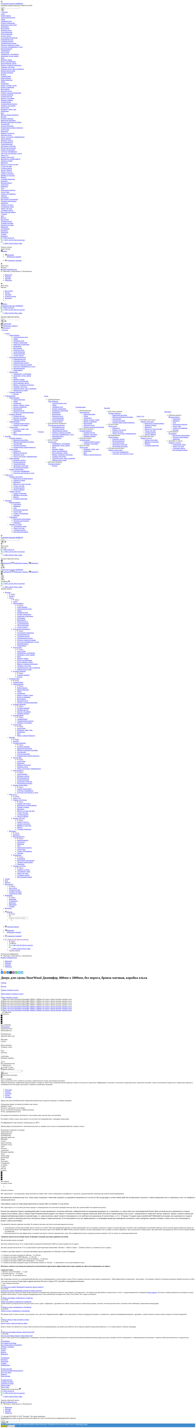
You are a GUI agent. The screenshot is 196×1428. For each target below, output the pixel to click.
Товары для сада (22, 822)
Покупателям (5, 1376)
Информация (5, 1365)
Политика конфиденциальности (12, 1370)
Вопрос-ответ (5, 1385)
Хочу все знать (6, 1372)
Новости (4, 1374)
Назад (13, 594)
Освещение (21, 859)
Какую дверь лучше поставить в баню (14, 1323)
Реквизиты (4, 1361)
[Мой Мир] (8, 972)
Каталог (12, 596)
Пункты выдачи (6, 1369)
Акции (3, 1350)
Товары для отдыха (24, 803)
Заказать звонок (14, 950)
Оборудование (22, 607)
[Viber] (13, 972)
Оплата (7, 1095)
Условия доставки (7, 1381)
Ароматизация (22, 719)
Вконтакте (8, 275)
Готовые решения (23, 675)
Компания (12, 899)
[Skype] (19, 972)
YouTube (8, 278)
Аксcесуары (21, 651)
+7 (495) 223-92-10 (7, 238)
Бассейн (16, 741)
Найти (3, 1422)
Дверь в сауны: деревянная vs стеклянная (15, 1311)
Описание (8, 1090)
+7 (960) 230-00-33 (12, 243)
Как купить (13, 888)
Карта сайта (5, 1387)
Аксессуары (21, 728)
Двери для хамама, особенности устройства (16, 1301)
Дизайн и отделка (23, 870)
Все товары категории (8, 1343)
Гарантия (8, 1093)
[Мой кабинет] (2, 561)
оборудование (152, 1292)
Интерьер (16, 835)
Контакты (4, 1359)
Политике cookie (81, 1424)
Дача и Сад (17, 798)
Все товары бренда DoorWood (11, 1345)
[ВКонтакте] (2, 972)
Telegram (8, 276)
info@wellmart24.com (9, 269)
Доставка (8, 1097)
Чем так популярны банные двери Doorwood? (17, 1336)
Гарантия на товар (7, 1383)
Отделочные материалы (25, 633)
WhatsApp (8, 280)
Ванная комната (22, 840)
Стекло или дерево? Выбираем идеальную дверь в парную (21, 1290)
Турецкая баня (18, 682)
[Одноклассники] (5, 972)
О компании (5, 1358)
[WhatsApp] (16, 972)
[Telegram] (22, 972)
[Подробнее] (1, 1296)
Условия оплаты (6, 1380)
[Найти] (2, 9)
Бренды (3, 1352)
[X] (10, 972)
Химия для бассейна (24, 789)
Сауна (15, 601)
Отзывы (8, 1091)
